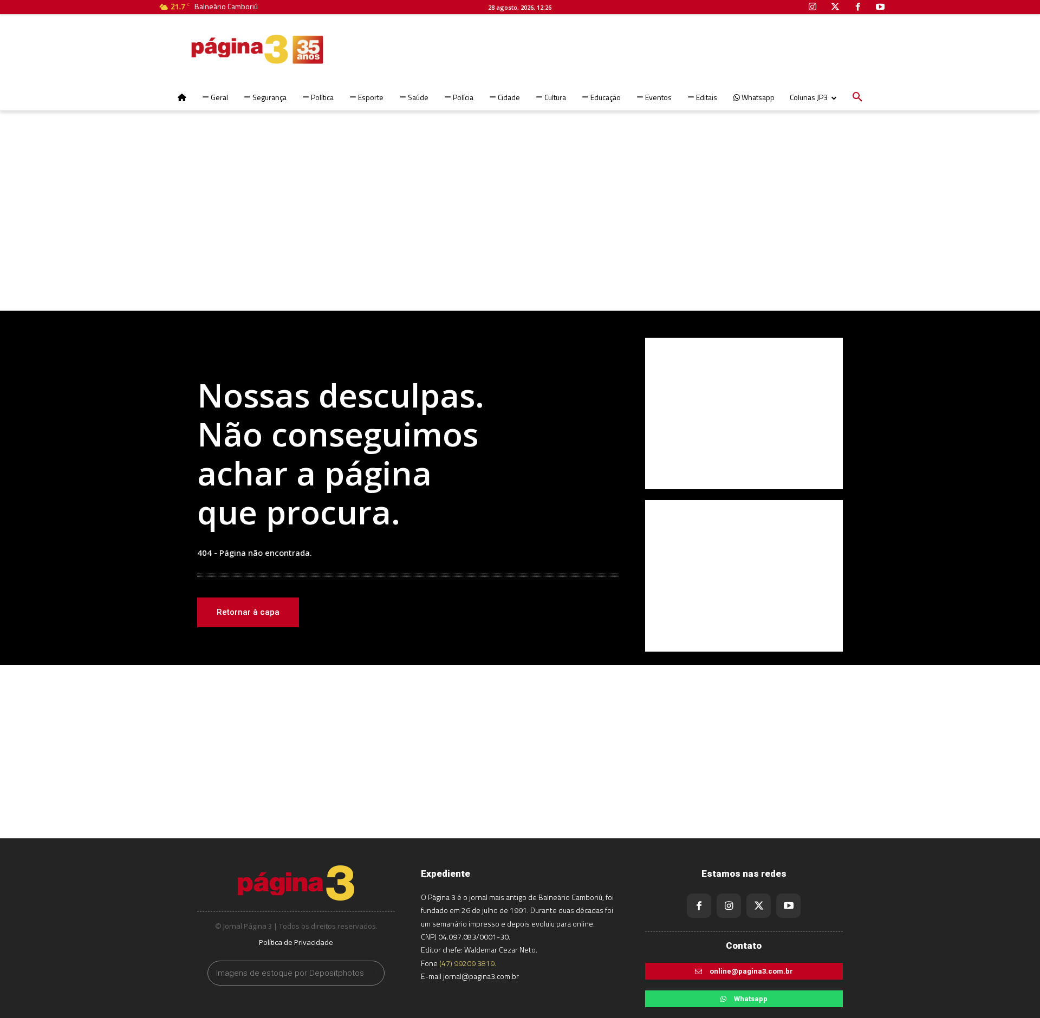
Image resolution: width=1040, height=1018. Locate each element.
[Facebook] (699, 906)
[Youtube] (788, 906)
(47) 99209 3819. (467, 963)
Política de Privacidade (296, 942)
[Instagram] (729, 906)
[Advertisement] (520, 224)
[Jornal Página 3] (225, 49)
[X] (758, 906)
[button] (857, 97)
